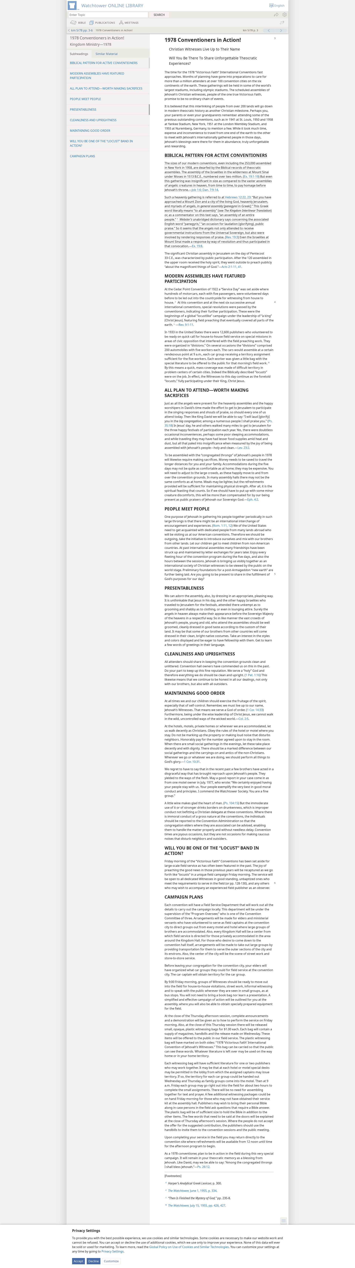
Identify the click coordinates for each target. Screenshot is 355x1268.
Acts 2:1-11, (229, 267)
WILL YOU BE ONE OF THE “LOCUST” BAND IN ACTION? (101, 143)
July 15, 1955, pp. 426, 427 (196, 1205)
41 (239, 267)
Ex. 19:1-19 (251, 176)
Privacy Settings (113, 1251)
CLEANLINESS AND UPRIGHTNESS (93, 120)
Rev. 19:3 (232, 237)
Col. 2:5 (243, 719)
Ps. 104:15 (231, 803)
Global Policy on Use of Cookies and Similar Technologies (189, 1247)
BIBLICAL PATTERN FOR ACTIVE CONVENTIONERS (104, 63)
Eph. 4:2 (252, 499)
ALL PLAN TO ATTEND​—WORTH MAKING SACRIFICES (106, 88)
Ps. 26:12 (203, 1167)
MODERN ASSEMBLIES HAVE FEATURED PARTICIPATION (97, 75)
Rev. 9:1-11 (186, 325)
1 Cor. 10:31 (192, 762)
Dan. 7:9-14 (210, 190)
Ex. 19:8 (197, 246)
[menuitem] (284, 15)
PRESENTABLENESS (83, 109)
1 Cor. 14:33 (255, 710)
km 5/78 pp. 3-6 (82, 30)
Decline (93, 1261)
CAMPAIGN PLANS (82, 156)
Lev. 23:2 (243, 448)
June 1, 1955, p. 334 (192, 1191)
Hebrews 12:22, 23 (238, 197)
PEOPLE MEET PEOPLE (85, 99)
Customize (111, 1261)
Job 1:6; (197, 190)
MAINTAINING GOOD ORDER (90, 131)
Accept (78, 1261)
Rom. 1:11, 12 (222, 526)
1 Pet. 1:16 (253, 675)
